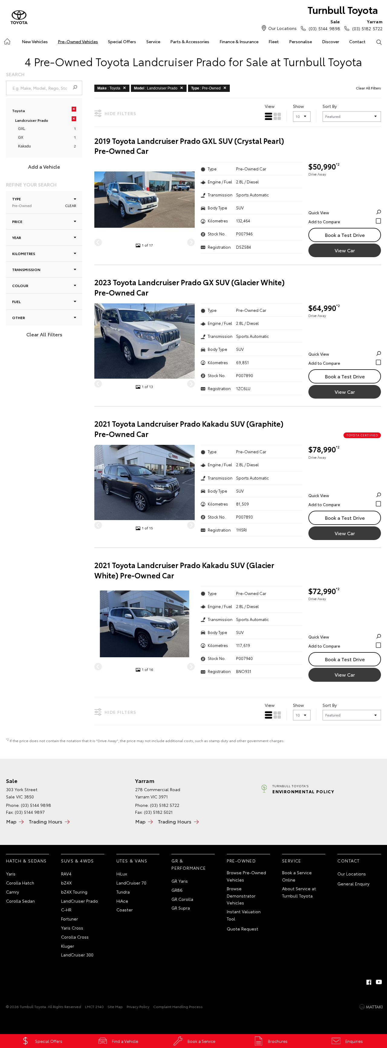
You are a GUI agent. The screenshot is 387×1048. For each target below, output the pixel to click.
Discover (330, 41)
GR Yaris (179, 881)
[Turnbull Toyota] (19, 17)
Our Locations (282, 28)
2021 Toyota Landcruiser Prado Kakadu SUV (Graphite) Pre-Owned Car (189, 429)
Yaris (10, 874)
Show (298, 106)
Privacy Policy (138, 1006)
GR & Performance (188, 864)
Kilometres (23, 253)
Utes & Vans (131, 861)
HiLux (121, 874)
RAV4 (66, 874)
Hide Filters (121, 113)
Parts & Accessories (189, 41)
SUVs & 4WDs (77, 861)
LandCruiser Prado (79, 901)
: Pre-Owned (206, 88)
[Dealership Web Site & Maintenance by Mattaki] (371, 1007)
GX (20, 137)
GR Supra (180, 908)
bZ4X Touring (74, 892)
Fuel (16, 301)
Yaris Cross (72, 928)
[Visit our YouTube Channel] (379, 982)
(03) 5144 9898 (324, 24)
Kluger (67, 946)
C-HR (66, 910)
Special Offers (122, 41)
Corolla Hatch (20, 883)
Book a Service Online (297, 876)
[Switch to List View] (268, 116)
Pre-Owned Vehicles (78, 41)
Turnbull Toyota (342, 9)
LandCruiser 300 (77, 955)
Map (11, 821)
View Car (345, 250)
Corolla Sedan (20, 901)
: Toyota (108, 88)
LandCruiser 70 (131, 883)
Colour (20, 285)
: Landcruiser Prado (155, 88)
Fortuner (69, 919)
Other (18, 317)
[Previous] (98, 242)
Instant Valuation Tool (244, 915)
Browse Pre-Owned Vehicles (246, 876)
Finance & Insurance (239, 41)
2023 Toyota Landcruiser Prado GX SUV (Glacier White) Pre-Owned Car (189, 287)
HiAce (122, 901)
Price (17, 221)
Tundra (123, 892)
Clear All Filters (44, 334)
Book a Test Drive (345, 234)
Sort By (330, 106)
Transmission (26, 269)
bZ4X (66, 883)
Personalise (300, 41)
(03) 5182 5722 (367, 24)
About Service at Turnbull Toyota (299, 892)
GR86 (177, 890)
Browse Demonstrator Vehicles (241, 895)
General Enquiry (353, 884)
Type (22, 202)
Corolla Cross (75, 937)
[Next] (191, 242)
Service (153, 41)
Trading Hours (45, 821)
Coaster (124, 910)
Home (7, 40)
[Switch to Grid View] (277, 116)
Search (379, 42)
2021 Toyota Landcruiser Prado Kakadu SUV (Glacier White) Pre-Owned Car (184, 570)
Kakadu (24, 146)
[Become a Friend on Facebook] (369, 982)
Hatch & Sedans (26, 861)
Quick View (318, 212)
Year (16, 237)
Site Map (115, 1006)
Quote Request (242, 929)
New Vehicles (35, 41)
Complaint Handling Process (178, 1006)
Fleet (273, 41)
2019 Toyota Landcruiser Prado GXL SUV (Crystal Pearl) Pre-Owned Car (189, 146)
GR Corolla (182, 899)
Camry (12, 892)
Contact (357, 41)
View (270, 106)
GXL (21, 129)
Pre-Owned (241, 861)
